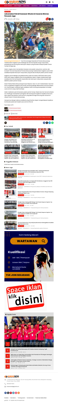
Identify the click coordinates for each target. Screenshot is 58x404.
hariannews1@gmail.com (13, 386)
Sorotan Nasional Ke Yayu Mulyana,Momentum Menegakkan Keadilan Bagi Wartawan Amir (45, 157)
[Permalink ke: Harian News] (6, 19)
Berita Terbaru (7, 11)
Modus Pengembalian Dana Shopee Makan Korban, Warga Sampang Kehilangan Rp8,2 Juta (45, 141)
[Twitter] (47, 123)
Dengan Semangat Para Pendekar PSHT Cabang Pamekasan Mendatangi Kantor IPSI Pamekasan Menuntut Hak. (10, 141)
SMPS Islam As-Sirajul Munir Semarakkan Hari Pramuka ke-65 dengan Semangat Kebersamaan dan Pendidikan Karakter (31, 355)
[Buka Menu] (50, 2)
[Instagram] (16, 393)
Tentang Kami (21, 398)
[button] (46, 2)
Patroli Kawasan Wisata (15, 108)
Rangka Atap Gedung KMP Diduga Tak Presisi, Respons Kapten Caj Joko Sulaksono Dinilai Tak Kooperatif (11, 157)
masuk (12, 164)
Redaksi (6, 398)
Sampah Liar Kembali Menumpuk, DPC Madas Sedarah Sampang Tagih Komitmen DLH (29, 350)
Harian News (10, 18)
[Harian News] (15, 2)
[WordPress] (13, 393)
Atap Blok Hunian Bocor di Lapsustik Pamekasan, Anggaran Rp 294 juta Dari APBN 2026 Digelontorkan (28, 141)
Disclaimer (13, 398)
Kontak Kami (30, 398)
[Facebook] (44, 123)
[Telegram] (49, 123)
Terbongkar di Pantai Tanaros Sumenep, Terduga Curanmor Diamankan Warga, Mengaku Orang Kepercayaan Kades (31, 360)
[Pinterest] (11, 393)
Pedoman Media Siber (41, 398)
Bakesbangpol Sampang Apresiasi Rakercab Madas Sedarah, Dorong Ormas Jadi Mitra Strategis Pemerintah (31, 366)
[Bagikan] (52, 19)
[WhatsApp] (52, 123)
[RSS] (18, 393)
